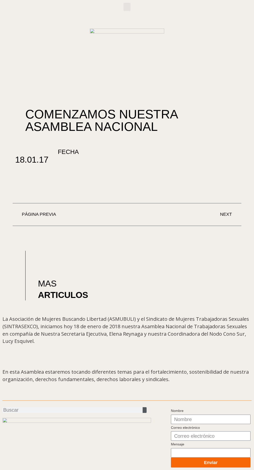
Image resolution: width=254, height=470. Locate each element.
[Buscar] (145, 410)
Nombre (177, 411)
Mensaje (177, 444)
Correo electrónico (185, 428)
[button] (127, 7)
